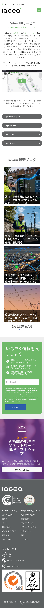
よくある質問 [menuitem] (7, 515)
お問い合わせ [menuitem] (7, 539)
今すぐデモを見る (22, 469)
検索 (6, 4)
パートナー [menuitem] (6, 523)
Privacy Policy (15, 401)
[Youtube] (4, 554)
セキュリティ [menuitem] (26, 531)
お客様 (16, 33)
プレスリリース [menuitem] (27, 523)
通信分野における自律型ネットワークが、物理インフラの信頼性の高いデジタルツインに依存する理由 (21, 279)
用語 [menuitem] (22, 535)
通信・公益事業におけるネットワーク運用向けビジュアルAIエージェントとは (21, 200)
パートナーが (29, 33)
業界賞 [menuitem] (4, 519)
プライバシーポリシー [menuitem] (29, 527)
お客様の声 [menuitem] (25, 519)
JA (13, 4)
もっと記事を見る (22, 326)
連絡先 (21, 4)
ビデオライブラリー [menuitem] (10, 531)
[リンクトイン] (10, 554)
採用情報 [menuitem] (5, 535)
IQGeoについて (9, 510)
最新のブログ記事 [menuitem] (28, 515)
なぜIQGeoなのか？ (30, 510)
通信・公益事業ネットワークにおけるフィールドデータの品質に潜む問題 (21, 239)
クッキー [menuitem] (24, 539)
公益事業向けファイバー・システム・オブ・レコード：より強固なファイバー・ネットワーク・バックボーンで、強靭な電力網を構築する (21, 321)
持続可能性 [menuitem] (6, 527)
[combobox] (13, 4)
